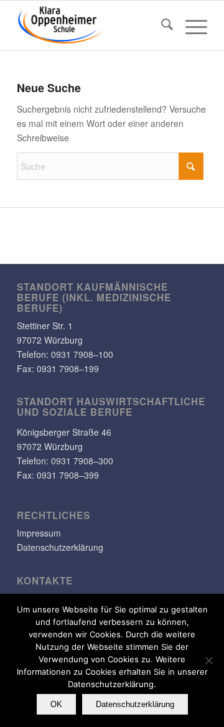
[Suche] (161, 25)
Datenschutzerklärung (60, 547)
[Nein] (208, 660)
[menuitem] (161, 25)
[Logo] (93, 25)
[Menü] (190, 25)
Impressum (39, 533)
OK (56, 704)
